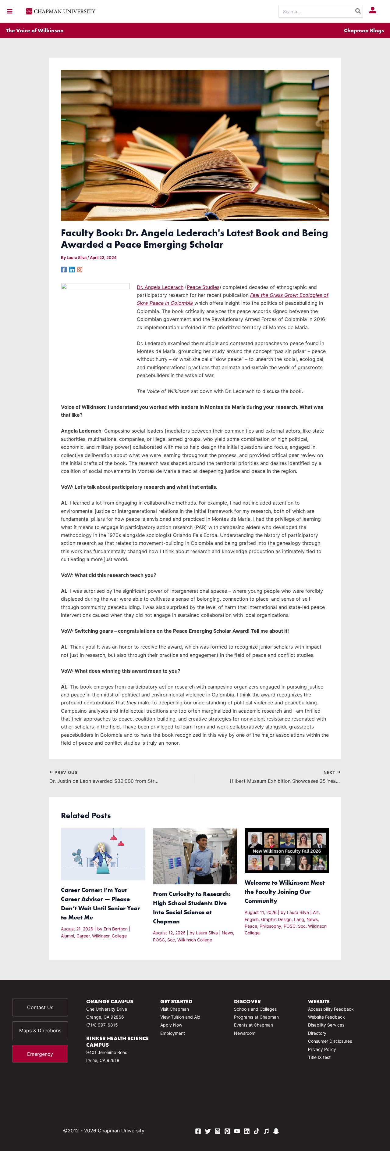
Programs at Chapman (256, 1017)
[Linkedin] (72, 269)
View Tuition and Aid (180, 1017)
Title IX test (319, 1057)
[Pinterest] (227, 1131)
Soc (171, 939)
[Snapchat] (276, 1131)
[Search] (358, 11)
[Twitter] (208, 1131)
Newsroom (244, 1033)
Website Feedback (326, 1017)
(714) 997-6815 (102, 1024)
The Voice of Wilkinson (35, 30)
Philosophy (270, 926)
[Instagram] (80, 269)
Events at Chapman (253, 1024)
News (227, 932)
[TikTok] (257, 1131)
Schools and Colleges (255, 1009)
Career (83, 935)
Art (316, 912)
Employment (172, 1033)
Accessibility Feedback (331, 1009)
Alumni (67, 935)
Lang (299, 919)
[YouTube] (237, 1131)
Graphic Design (276, 919)
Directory (317, 1033)
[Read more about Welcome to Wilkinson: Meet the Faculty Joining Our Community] (287, 850)
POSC (159, 939)
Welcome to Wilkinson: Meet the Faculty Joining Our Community (285, 892)
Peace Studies (203, 287)
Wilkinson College (109, 935)
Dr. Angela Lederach (160, 287)
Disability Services (326, 1024)
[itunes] (266, 1131)
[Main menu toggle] (9, 11)
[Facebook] (64, 269)
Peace (251, 926)
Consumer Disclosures (330, 1041)
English (252, 919)
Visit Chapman (174, 1009)
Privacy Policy (322, 1049)
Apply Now (171, 1024)
